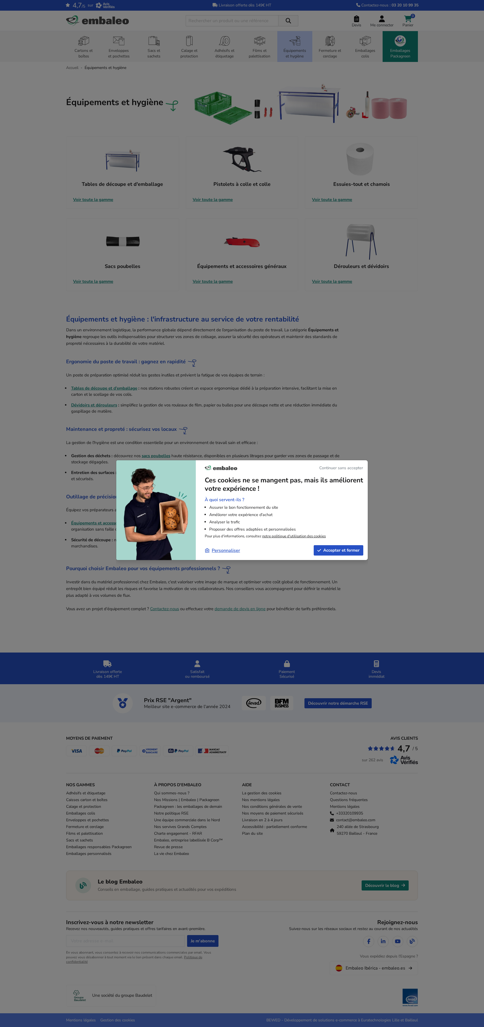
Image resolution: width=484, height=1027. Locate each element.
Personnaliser (226, 550)
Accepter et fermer (341, 550)
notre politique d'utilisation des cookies (294, 536)
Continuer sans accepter (341, 468)
